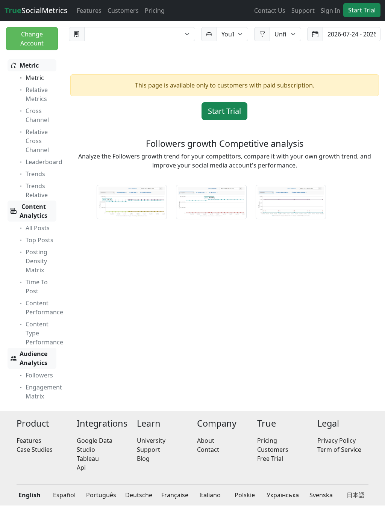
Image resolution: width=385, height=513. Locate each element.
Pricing (155, 10)
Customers (123, 10)
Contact (208, 449)
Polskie (245, 495)
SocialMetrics (36, 10)
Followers (39, 375)
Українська (283, 495)
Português (101, 495)
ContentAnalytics (33, 211)
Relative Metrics (37, 94)
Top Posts (39, 240)
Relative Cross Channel (37, 141)
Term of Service (339, 449)
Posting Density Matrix (36, 261)
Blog (143, 458)
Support (303, 10)
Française (174, 495)
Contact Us (269, 10)
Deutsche (138, 495)
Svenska (321, 495)
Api (81, 467)
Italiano (210, 495)
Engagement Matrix (44, 391)
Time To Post (37, 286)
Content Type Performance (44, 333)
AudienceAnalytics (33, 358)
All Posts (38, 228)
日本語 (356, 495)
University (151, 440)
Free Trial (270, 458)
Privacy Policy (336, 440)
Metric (29, 65)
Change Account (32, 38)
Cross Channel (37, 115)
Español (64, 495)
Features (89, 10)
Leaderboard (44, 162)
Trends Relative (37, 190)
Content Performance (44, 307)
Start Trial (362, 10)
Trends (35, 174)
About (205, 440)
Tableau (88, 458)
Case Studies (35, 449)
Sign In (330, 10)
